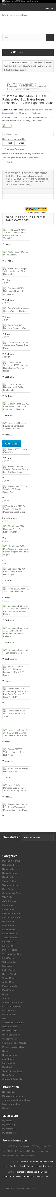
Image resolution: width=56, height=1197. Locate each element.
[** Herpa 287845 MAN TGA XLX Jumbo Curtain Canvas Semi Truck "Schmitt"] (16, 234)
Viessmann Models (11, 954)
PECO (5, 1018)
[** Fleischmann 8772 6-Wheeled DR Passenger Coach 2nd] (16, 489)
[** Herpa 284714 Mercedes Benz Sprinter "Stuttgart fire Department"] (16, 788)
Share (21, 143)
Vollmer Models (9, 1039)
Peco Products (9, 1010)
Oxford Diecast (9, 901)
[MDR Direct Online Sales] (28, 20)
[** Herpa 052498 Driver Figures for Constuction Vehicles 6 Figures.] (16, 426)
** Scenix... (7, 761)
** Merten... (7, 261)
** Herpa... (7, 244)
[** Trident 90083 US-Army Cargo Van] (16, 451)
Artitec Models (9, 982)
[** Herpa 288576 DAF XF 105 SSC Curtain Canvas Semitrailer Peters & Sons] (16, 733)
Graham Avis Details (12, 1079)
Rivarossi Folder (10, 1055)
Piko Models (8, 909)
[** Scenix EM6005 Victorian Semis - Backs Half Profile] (16, 752)
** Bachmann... (9, 300)
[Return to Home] (6, 62)
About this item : (10, 110)
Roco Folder (8, 889)
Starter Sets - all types (12, 1071)
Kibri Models (8, 946)
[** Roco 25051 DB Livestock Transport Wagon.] (16, 327)
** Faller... (7, 280)
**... (4, 478)
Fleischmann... (9, 518)
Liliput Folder (8, 942)
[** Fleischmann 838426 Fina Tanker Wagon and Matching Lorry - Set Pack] (16, 807)
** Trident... (7, 458)
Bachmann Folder (10, 865)
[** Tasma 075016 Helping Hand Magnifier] (16, 770)
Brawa (5, 994)
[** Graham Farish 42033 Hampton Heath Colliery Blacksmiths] (16, 387)
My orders (7, 1121)
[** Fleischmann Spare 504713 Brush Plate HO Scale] (16, 713)
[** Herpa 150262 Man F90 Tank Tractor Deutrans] (16, 590)
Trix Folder (7, 897)
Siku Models (8, 958)
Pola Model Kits (10, 1031)
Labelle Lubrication (11, 917)
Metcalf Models (9, 986)
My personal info (10, 1133)
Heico (5, 1051)
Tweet (9, 143)
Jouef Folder (8, 1059)
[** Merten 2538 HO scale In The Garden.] (16, 253)
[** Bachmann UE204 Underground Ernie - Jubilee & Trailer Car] (16, 291)
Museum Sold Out (11, 861)
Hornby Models (9, 974)
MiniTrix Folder (9, 950)
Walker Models (9, 962)
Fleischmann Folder (12, 913)
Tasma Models (9, 978)
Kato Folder (8, 1067)
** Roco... (7, 317)
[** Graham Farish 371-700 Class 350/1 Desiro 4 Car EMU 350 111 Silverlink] (16, 407)
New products (9, 1092)
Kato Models (8, 990)
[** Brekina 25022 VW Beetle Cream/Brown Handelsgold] (16, 572)
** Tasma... (7, 777)
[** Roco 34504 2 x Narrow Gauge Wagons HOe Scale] (16, 309)
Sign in (5, 4)
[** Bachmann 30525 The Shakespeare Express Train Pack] (16, 345)
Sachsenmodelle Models (14, 1043)
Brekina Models (9, 934)
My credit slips (9, 1125)
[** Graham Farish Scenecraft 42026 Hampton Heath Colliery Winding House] (16, 366)
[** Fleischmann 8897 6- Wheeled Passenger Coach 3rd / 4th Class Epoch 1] (16, 469)
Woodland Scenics (11, 1035)
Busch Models (9, 929)
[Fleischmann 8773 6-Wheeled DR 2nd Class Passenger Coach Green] (16, 509)
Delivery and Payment (12, 1096)
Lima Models (8, 1063)
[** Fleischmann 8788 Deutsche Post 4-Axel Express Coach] (16, 529)
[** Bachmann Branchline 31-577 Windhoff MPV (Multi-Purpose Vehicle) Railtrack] (16, 632)
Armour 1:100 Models (12, 1002)
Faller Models (8, 970)
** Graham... (8, 377)
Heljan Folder (8, 1075)
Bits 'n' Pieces (9, 1014)
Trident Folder (9, 881)
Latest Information (11, 1104)
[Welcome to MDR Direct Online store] (28, 1)
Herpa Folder (8, 869)
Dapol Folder (8, 877)
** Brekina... (8, 580)
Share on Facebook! (14, 149)
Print (9, 162)
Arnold (5, 998)
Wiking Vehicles (10, 885)
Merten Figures (9, 1027)
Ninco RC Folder (10, 873)
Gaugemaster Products (13, 893)
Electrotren (7, 905)
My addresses (9, 1129)
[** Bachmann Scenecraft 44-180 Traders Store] (16, 651)
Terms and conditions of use (16, 1100)
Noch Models (8, 921)
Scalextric (7, 966)
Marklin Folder (9, 925)
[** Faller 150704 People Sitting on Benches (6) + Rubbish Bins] (16, 271)
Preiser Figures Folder (13, 1047)
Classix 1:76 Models (11, 1006)
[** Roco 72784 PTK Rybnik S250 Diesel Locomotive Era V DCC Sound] (16, 670)
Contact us (48, 8)
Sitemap (6, 1108)
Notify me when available (13, 139)
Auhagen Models (10, 938)
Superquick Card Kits (12, 1023)
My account (10, 1116)
